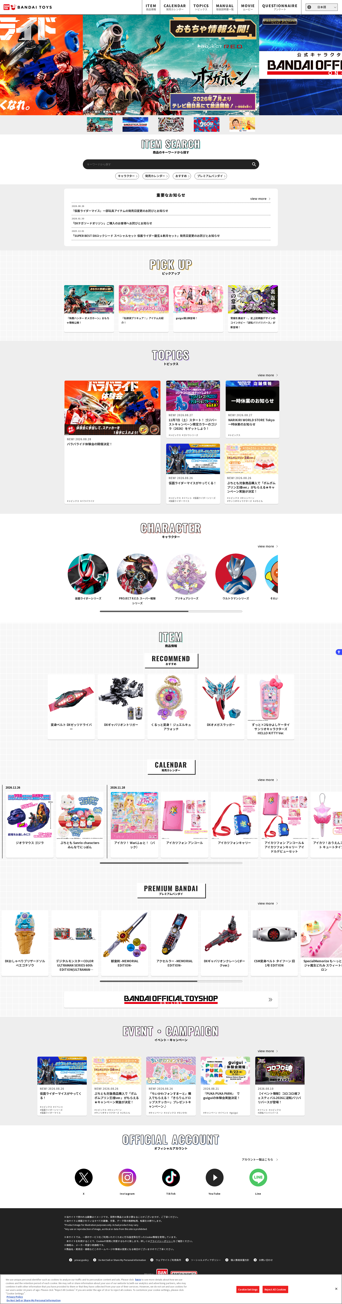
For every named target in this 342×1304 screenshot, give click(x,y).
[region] (171, 1289)
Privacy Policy (15, 1297)
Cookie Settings (248, 1289)
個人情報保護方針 (240, 1260)
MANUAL (225, 7)
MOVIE (248, 7)
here (138, 1279)
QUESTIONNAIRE (280, 7)
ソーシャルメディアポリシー (206, 1260)
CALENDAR (175, 7)
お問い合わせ (266, 1260)
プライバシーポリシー (161, 1241)
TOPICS (201, 7)
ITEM (151, 7)
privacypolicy (81, 1260)
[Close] (336, 1289)
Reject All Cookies (275, 1289)
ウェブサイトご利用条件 (168, 1260)
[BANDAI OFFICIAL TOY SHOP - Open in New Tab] (171, 1000)
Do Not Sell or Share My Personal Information (122, 1260)
